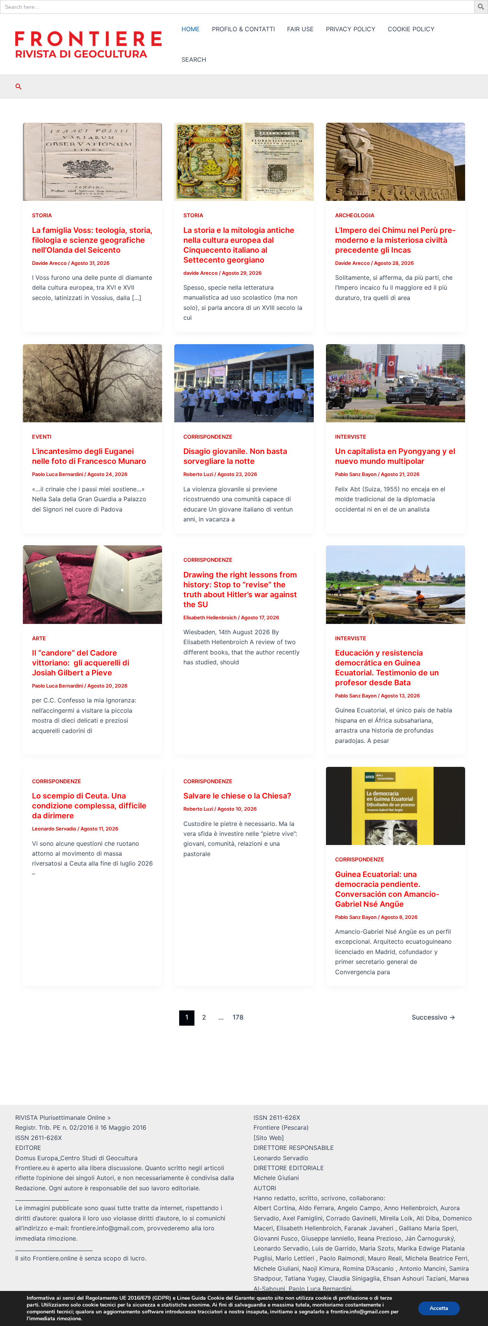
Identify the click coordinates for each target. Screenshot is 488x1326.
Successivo (433, 1017)
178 (238, 1017)
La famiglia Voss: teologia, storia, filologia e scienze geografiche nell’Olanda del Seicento (92, 240)
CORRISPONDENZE (208, 436)
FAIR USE (300, 29)
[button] (18, 86)
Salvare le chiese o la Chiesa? (237, 795)
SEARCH (193, 59)
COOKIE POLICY (411, 29)
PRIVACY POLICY (351, 29)
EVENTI (41, 436)
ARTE (39, 638)
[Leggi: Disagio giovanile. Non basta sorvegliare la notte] (243, 382)
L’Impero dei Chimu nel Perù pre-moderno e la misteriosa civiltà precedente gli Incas (395, 240)
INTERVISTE (350, 436)
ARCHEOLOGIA (354, 215)
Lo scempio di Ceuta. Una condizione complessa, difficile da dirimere (89, 805)
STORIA (42, 215)
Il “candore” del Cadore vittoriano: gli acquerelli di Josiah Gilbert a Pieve (80, 662)
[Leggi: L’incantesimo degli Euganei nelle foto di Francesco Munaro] (92, 382)
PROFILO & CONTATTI (243, 29)
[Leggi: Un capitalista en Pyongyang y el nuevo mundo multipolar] (395, 382)
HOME (190, 29)
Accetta (439, 1308)
